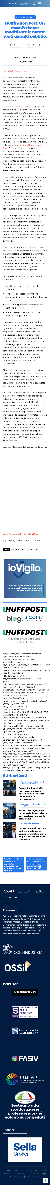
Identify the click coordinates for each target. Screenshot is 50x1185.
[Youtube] (16, 897)
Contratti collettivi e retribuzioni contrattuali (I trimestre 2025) (36, 865)
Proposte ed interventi (30, 824)
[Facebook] (5, 897)
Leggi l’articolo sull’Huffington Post (20, 534)
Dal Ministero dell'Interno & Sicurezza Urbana (32, 783)
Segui (5, 540)
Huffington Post (25, 17)
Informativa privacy (32, 1176)
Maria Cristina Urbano (25, 57)
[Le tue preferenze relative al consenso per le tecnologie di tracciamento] (45, 1180)
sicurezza (32, 549)
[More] (40, 45)
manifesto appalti (18, 549)
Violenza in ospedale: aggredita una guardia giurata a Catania (12, 866)
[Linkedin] (10, 897)
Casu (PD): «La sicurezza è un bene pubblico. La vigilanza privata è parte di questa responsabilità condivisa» (32, 834)
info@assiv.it (19, 1176)
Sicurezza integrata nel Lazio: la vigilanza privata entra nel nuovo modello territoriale (33, 814)
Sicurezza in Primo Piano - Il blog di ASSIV (33, 805)
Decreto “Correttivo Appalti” (18, 106)
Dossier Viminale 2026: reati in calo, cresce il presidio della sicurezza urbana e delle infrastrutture (31, 794)
